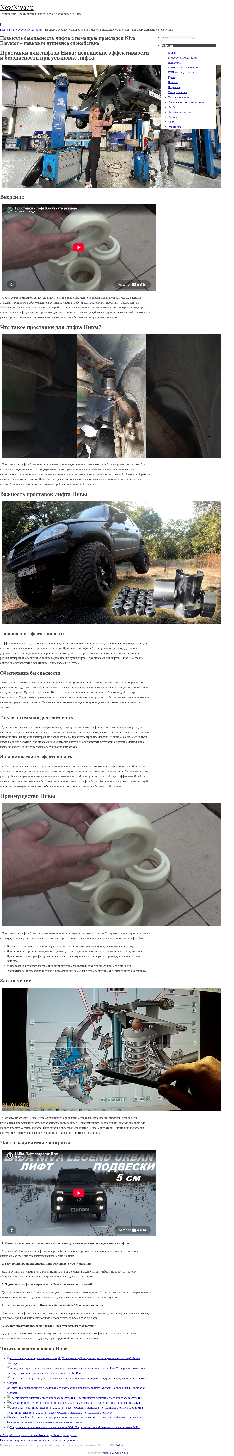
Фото (171, 121)
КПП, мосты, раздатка (181, 72)
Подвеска (174, 87)
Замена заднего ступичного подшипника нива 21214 (109, 1402)
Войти (119, 1445)
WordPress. (121, 1453)
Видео (172, 52)
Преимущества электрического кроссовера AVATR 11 (110, 1397)
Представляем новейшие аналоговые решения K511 (107, 1427)
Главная (5, 29)
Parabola (107, 1453)
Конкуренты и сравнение (183, 67)
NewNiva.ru (17, 7)
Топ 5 (171, 107)
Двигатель (174, 62)
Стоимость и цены (179, 97)
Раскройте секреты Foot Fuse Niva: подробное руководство (38, 1435)
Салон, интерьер (178, 92)
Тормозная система (180, 112)
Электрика (174, 126)
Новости (173, 82)
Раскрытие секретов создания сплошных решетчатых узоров (39, 1440)
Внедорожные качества (27, 29)
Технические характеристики (186, 102)
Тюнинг (172, 117)
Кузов (171, 77)
